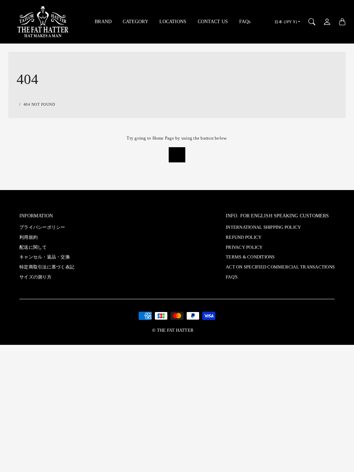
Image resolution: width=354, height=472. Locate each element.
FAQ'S (231, 277)
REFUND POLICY (243, 237)
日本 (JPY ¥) (285, 22)
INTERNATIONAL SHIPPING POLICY (263, 227)
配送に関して (33, 247)
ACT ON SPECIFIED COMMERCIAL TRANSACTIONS (280, 267)
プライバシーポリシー (42, 227)
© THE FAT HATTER (173, 330)
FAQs (244, 21)
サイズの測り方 (35, 277)
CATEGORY (135, 21)
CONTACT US (213, 21)
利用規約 (28, 237)
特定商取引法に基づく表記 (46, 267)
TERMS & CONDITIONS (250, 257)
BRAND (103, 21)
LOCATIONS (173, 21)
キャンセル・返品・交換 (44, 257)
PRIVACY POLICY (244, 247)
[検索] (311, 21)
